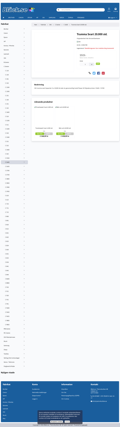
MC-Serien (7, 333)
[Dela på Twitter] (94, 73)
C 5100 (7, 120)
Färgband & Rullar (9, 366)
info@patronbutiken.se (100, 401)
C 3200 (7, 91)
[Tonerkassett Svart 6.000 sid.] (44, 116)
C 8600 (7, 279)
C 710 (7, 204)
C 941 (7, 304)
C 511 (7, 125)
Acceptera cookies (56, 421)
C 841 (7, 266)
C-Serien (6, 66)
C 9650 (7, 312)
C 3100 (7, 87)
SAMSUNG (52, 17)
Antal (81, 61)
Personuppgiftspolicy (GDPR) (70, 395)
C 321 (7, 95)
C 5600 (7, 162)
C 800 (7, 216)
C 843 (7, 270)
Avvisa (67, 421)
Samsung (6, 345)
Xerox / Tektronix (9, 362)
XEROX (62, 17)
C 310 (7, 83)
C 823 (7, 241)
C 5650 (7, 166)
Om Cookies (65, 399)
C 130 (7, 75)
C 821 (7, 233)
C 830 (7, 249)
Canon (6, 33)
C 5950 (7, 191)
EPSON (30, 17)
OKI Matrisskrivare (9, 337)
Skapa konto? (36, 395)
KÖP (98, 64)
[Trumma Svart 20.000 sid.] (4, 376)
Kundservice (35, 389)
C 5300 (7, 137)
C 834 (7, 262)
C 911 (7, 291)
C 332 (7, 108)
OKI (43, 17)
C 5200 (7, 129)
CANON (21, 17)
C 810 (7, 224)
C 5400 (7, 150)
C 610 (7, 195)
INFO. (48, 134)
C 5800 (7, 179)
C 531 (7, 141)
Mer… (4, 418)
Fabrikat (43, 24)
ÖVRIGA (70, 17)
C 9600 (7, 308)
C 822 (7, 237)
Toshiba (6, 354)
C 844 (7, 274)
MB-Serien (7, 329)
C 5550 (7, 158)
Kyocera (6, 50)
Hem (35, 24)
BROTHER (11, 17)
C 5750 (7, 175)
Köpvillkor (64, 389)
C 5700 (7, 170)
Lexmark (6, 54)
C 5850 (7, 183)
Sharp (5, 349)
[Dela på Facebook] (98, 73)
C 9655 (7, 316)
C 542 (7, 154)
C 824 (7, 245)
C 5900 (7, 187)
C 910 (7, 287)
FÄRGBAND (80, 17)
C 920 (7, 295)
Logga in (112, 17)
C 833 (7, 258)
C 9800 (7, 320)
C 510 (7, 116)
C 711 (7, 208)
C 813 (7, 229)
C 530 (7, 133)
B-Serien (6, 62)
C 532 (7, 145)
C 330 (7, 100)
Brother (6, 29)
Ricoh (5, 341)
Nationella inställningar (39, 392)
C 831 (7, 254)
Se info (39, 134)
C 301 (7, 79)
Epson (6, 37)
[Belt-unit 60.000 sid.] (65, 116)
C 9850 (7, 324)
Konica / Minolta (9, 45)
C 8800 (7, 283)
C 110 (7, 70)
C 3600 (7, 112)
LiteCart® (84, 425)
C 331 (7, 104)
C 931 (7, 299)
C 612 (7, 200)
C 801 (7, 220)
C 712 (7, 212)
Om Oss (63, 392)
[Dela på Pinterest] (103, 73)
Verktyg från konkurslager (12, 358)
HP (37, 17)
